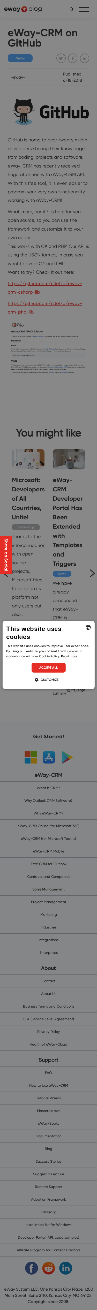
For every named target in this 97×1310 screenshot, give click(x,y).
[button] (48, 679)
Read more (69, 656)
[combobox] (88, 627)
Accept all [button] (48, 667)
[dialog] (48, 655)
